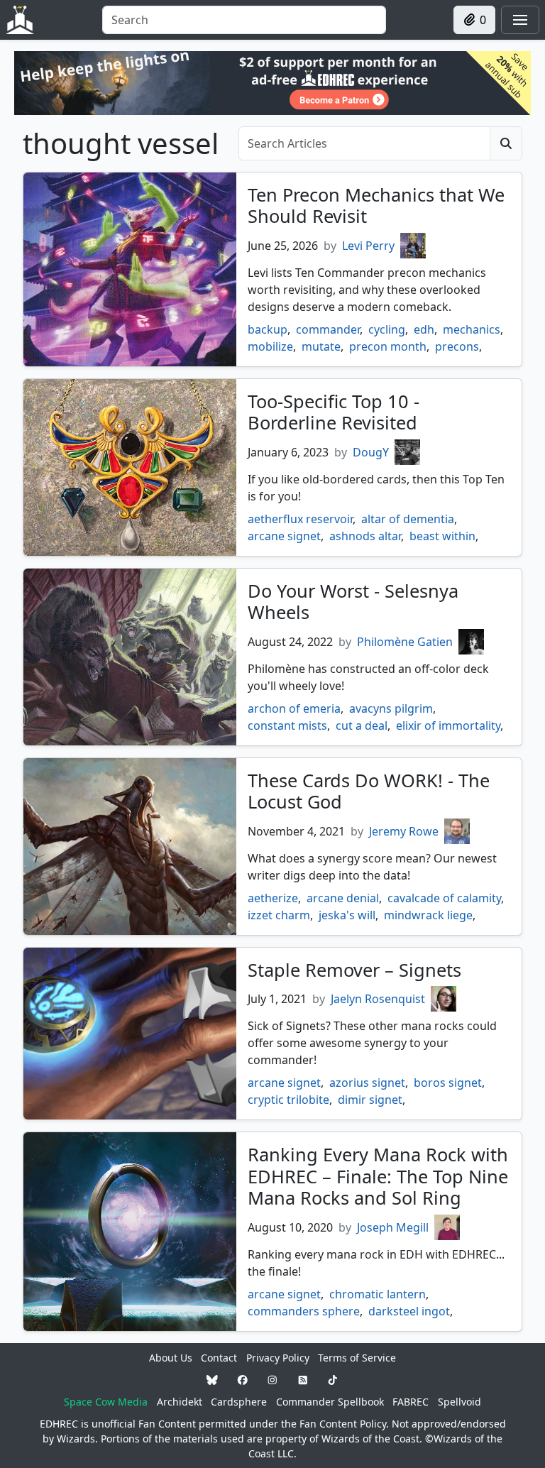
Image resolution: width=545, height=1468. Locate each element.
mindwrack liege (428, 915)
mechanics (471, 329)
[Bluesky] (212, 1379)
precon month (387, 346)
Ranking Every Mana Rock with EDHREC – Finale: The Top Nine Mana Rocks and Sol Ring (378, 1176)
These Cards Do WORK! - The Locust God (369, 791)
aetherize (273, 898)
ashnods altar (365, 536)
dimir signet (370, 1099)
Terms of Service (357, 1357)
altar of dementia (407, 519)
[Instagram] (272, 1379)
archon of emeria (294, 708)
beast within (442, 536)
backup (267, 329)
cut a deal (361, 725)
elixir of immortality (448, 725)
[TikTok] (332, 1379)
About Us (170, 1357)
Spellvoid (459, 1401)
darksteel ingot (409, 1311)
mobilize (270, 346)
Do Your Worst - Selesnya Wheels (353, 601)
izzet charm (279, 915)
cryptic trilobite (288, 1099)
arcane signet (284, 536)
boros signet (448, 1082)
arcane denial (343, 898)
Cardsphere (239, 1401)
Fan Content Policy (342, 1423)
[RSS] (303, 1379)
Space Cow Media (106, 1401)
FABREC (410, 1401)
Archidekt (179, 1401)
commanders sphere (304, 1311)
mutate (321, 346)
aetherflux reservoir (300, 519)
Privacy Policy (277, 1357)
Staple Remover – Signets (354, 970)
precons (457, 346)
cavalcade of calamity (444, 898)
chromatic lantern (377, 1294)
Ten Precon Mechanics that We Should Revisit (376, 205)
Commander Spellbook (330, 1401)
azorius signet (367, 1082)
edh (424, 329)
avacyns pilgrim (391, 708)
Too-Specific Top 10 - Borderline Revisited (333, 411)
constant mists (287, 725)
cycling (386, 329)
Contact (219, 1357)
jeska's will (347, 915)
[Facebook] (242, 1379)
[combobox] (244, 20)
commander (328, 329)
